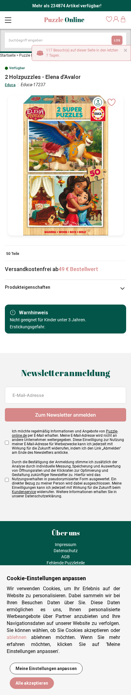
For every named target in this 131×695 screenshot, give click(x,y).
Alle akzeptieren (32, 683)
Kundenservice (24, 492)
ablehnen (17, 637)
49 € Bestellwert (78, 269)
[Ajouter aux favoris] (111, 102)
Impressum (65, 544)
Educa (10, 85)
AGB (65, 556)
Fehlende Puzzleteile (66, 562)
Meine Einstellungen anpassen (46, 668)
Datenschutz (66, 550)
